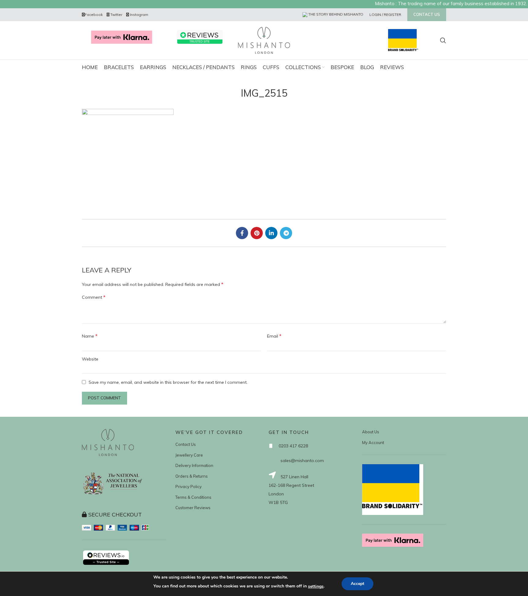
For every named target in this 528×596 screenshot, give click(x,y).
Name (89, 336)
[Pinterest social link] (257, 233)
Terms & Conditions (193, 497)
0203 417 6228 (293, 446)
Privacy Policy (188, 486)
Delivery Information (194, 465)
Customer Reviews (193, 507)
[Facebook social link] (242, 233)
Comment (93, 297)
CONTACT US (426, 14)
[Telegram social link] (286, 233)
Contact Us (185, 444)
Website (90, 359)
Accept (357, 584)
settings (316, 586)
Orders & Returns (191, 476)
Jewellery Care (189, 455)
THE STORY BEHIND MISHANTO (335, 14)
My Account (373, 442)
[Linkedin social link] (271, 233)
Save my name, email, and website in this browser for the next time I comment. (168, 382)
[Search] (443, 40)
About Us (370, 431)
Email (274, 336)
